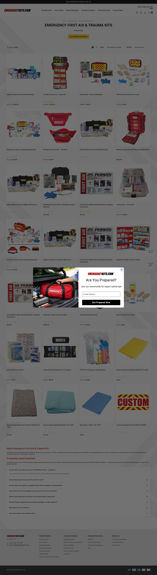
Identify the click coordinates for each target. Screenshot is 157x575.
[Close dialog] (121, 269)
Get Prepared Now (101, 302)
